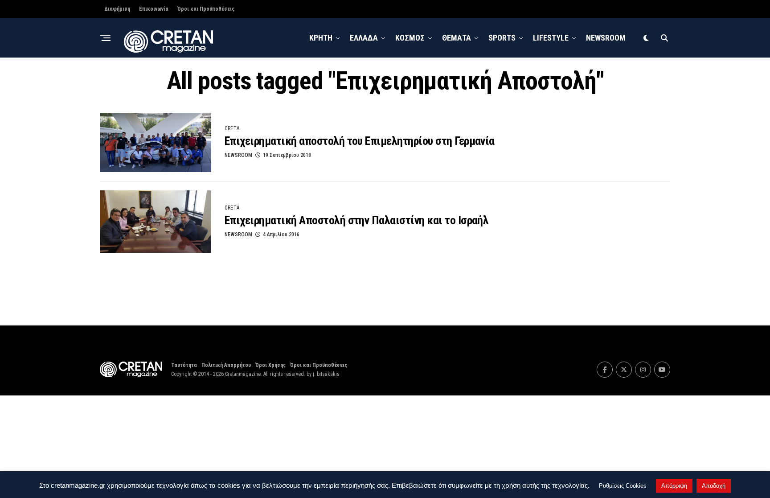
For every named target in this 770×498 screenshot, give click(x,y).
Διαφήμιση (117, 9)
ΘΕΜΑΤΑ (456, 37)
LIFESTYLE (551, 37)
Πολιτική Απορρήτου (226, 365)
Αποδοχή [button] (713, 485)
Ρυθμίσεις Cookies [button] (623, 485)
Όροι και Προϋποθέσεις (205, 9)
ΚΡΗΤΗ (320, 37)
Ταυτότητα (184, 365)
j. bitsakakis (326, 374)
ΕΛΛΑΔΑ (364, 37)
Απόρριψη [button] (674, 485)
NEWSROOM (606, 37)
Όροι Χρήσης (270, 365)
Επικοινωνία (153, 9)
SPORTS (502, 37)
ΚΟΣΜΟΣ (410, 37)
